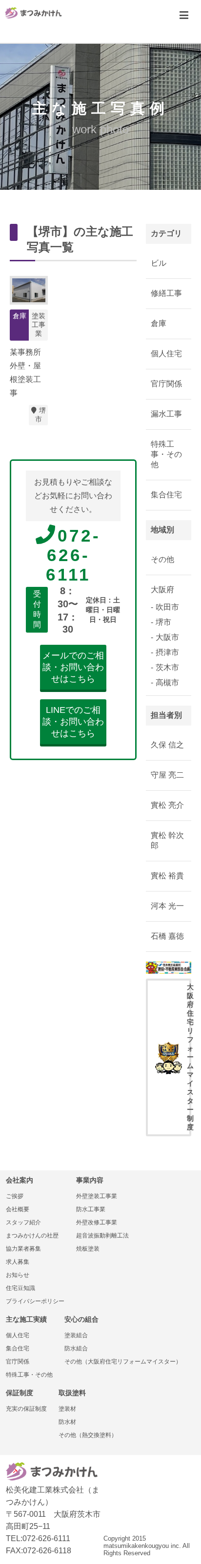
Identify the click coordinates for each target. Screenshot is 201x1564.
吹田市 (167, 607)
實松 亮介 (167, 805)
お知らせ (17, 1275)
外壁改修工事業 (96, 1222)
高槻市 (167, 682)
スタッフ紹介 (23, 1222)
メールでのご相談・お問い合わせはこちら (73, 667)
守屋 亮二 (167, 775)
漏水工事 (166, 414)
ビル (158, 263)
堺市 (40, 414)
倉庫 (158, 323)
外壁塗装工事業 (96, 1196)
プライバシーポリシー (35, 1301)
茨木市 (167, 667)
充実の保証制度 (26, 1408)
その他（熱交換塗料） (88, 1435)
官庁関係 (166, 384)
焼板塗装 (88, 1248)
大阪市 (167, 637)
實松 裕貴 (167, 876)
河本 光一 (167, 906)
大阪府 (162, 589)
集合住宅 (166, 495)
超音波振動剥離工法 (102, 1235)
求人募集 (17, 1261)
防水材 (67, 1422)
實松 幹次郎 (167, 840)
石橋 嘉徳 (167, 936)
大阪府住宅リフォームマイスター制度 (189, 1057)
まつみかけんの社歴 (32, 1235)
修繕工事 (166, 293)
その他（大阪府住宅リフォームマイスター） (122, 1361)
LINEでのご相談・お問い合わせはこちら (73, 721)
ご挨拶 (14, 1196)
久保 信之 (167, 745)
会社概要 (17, 1209)
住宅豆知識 (20, 1288)
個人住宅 (166, 353)
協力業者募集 (23, 1248)
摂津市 (167, 652)
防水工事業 (90, 1209)
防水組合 (76, 1348)
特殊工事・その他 (166, 454)
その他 (162, 559)
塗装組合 (76, 1335)
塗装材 (67, 1408)
